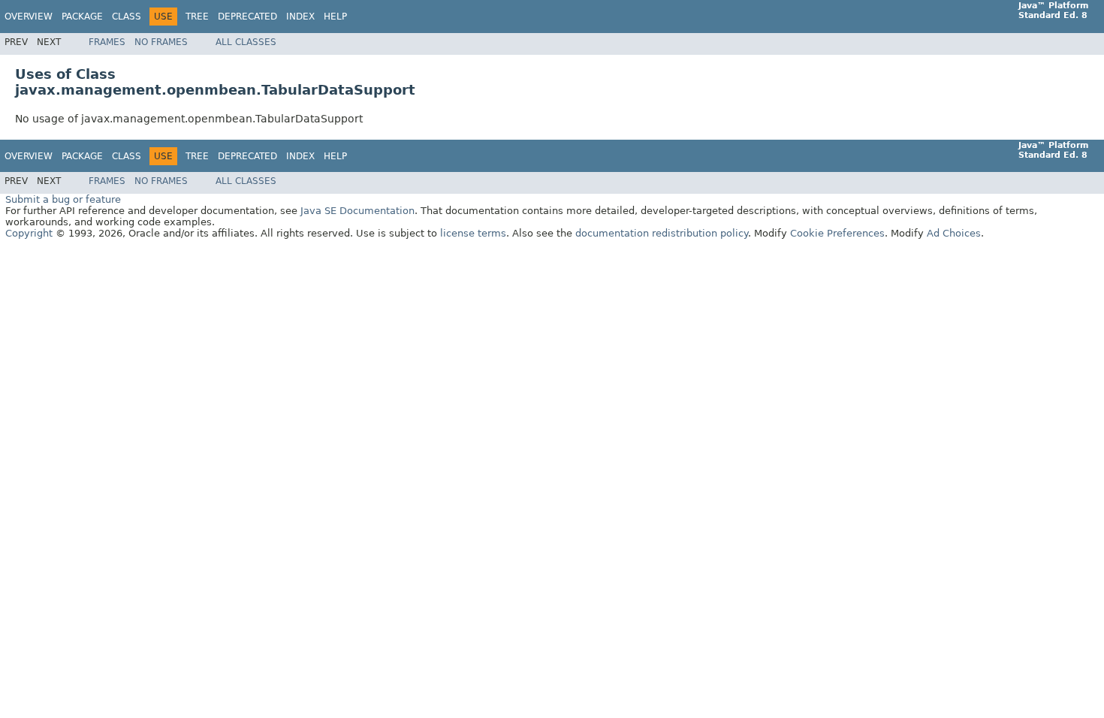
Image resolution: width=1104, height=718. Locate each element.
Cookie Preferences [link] (837, 233)
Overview (29, 16)
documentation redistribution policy (661, 233)
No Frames (161, 42)
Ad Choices (954, 233)
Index (300, 16)
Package (82, 16)
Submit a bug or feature (63, 199)
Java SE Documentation (357, 210)
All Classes (246, 42)
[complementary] (837, 233)
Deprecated (247, 16)
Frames (107, 42)
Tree (197, 16)
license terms (473, 233)
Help (335, 16)
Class (126, 16)
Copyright (29, 233)
